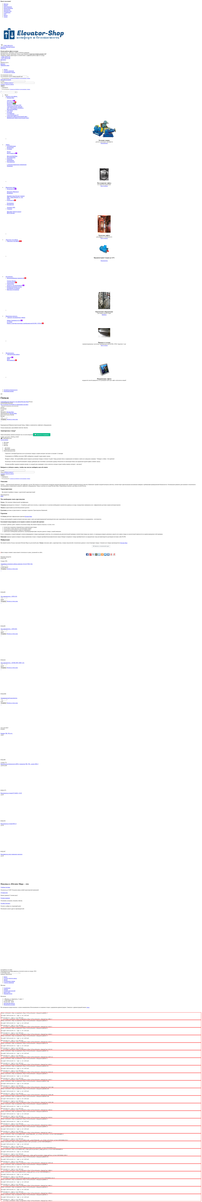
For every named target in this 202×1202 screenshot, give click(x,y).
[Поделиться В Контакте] (108, 554)
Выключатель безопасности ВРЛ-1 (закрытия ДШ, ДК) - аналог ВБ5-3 (19, 764)
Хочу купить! (104, 186)
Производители (8, 993)
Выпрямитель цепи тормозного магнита (11, 854)
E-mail (2, 81)
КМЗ (2, 496)
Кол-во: (3, 416)
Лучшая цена (4, 892)
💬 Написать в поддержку (42, 434)
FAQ (5, 14)
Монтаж (6, 4)
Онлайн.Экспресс (5, 903)
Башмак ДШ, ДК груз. (7, 733)
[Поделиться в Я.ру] (114, 554)
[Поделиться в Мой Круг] (99, 554)
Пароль (3, 82)
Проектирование (8, 8)
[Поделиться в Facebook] (87, 554)
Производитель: (5, 413)
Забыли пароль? (9, 82)
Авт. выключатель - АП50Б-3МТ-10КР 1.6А (12, 662)
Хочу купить (104, 345)
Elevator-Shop (10, 412)
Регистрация (7, 79)
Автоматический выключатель (9, 698)
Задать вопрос (4, 439)
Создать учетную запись (7, 84)
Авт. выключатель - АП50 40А (9, 629)
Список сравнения (9, 71)
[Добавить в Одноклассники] (102, 554)
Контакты (3, 48)
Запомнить (5, 87)
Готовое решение (5, 898)
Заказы (5, 69)
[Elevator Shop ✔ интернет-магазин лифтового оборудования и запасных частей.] (35, 43)
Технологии (7, 9)
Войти (2, 79)
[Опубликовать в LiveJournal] (93, 554)
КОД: (2, 403)
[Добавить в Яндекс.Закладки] (111, 554)
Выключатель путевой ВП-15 (8, 823)
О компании (7, 12)
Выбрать (104, 314)
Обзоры (6, 989)
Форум (5, 15)
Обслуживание (8, 6)
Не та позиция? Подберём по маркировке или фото (14, 404)
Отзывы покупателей (9, 990)
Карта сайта (7, 992)
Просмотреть (104, 143)
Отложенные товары (9, 72)
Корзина (3, 64)
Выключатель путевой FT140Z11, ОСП (11, 793)
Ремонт (6, 5)
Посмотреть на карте (9, 1004)
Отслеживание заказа (6, 76)
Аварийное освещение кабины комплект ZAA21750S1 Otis (17, 564)
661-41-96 (5, 58)
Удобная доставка (5, 887)
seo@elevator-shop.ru (9, 1003)
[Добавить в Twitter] (105, 554)
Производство (7, 11)
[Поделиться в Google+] (90, 554)
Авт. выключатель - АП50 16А (9, 596)
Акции (5, 16)
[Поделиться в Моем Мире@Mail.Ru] (96, 554)
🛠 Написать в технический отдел (101, 546)
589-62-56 (8, 45)
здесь (88, 1007)
